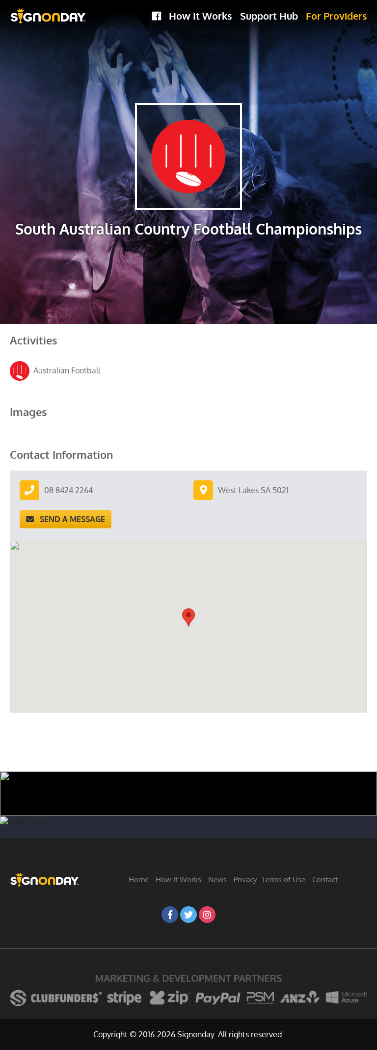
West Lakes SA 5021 (253, 490)
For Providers (336, 15)
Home (139, 879)
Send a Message (69, 519)
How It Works (200, 15)
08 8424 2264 (68, 490)
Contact (325, 879)
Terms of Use (283, 879)
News (217, 879)
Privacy (245, 879)
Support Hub (269, 15)
